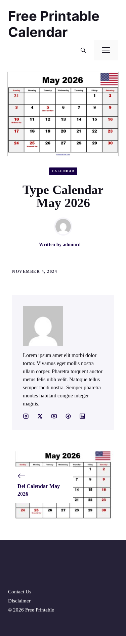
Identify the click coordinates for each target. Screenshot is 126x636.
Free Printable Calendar (53, 24)
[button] (83, 50)
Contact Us (19, 591)
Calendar (63, 171)
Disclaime (18, 600)
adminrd (72, 244)
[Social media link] (26, 416)
